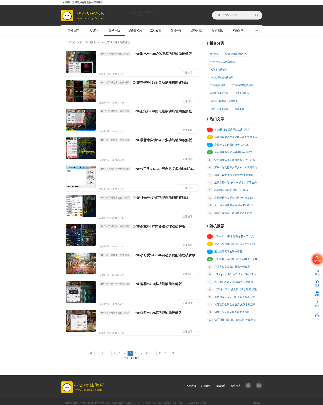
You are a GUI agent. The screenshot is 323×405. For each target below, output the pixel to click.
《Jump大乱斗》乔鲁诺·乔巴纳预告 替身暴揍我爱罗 (232, 275)
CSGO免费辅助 (217, 85)
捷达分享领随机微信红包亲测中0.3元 (232, 244)
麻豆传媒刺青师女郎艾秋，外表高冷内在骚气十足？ (232, 168)
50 (160, 353)
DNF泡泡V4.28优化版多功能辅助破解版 (146, 111)
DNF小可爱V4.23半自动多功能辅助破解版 (148, 255)
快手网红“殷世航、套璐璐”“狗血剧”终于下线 (232, 320)
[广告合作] (248, 385)
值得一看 (176, 30)
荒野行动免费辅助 (219, 109)
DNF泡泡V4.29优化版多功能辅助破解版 (146, 54)
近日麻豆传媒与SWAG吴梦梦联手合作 (233, 182)
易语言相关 (135, 30)
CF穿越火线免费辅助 (236, 53)
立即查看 (188, 72)
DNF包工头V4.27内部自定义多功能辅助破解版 (150, 169)
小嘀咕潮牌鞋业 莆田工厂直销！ (229, 190)
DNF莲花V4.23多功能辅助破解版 (141, 284)
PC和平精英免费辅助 (242, 85)
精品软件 (93, 30)
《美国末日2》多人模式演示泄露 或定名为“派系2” (232, 290)
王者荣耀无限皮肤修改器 (225, 251)
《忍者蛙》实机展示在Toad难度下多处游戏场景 (232, 260)
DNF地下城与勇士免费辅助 (115, 42)
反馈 (317, 315)
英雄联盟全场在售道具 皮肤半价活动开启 (231, 305)
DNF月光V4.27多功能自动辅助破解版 (145, 197)
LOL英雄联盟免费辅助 (221, 77)
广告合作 (206, 385)
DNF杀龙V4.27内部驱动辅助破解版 (143, 226)
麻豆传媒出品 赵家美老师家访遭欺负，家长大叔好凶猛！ (230, 153)
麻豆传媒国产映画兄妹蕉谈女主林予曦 (233, 137)
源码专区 (196, 30)
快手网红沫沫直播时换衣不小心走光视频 (231, 160)
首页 (79, 42)
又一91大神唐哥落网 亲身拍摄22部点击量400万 (230, 206)
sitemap (256, 403)
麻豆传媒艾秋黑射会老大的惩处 (229, 144)
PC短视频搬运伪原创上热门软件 (229, 129)
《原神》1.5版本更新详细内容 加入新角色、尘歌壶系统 (230, 237)
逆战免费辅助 (242, 93)
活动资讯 (155, 30)
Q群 (317, 295)
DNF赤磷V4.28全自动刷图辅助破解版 (145, 82)
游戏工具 (239, 109)
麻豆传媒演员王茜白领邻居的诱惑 (230, 213)
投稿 (317, 274)
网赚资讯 (237, 30)
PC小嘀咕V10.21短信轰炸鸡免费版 (231, 281)
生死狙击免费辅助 (219, 93)
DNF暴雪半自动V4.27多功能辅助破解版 (146, 140)
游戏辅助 (114, 30)
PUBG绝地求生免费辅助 (222, 61)
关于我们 (191, 385)
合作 (317, 306)
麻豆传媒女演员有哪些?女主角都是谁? (230, 176)
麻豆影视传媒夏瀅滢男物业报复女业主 (233, 197)
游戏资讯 (217, 30)
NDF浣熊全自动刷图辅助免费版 (229, 312)
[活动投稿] (258, 385)
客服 (317, 285)
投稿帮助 (235, 385)
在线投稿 (220, 385)
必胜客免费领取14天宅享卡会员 (229, 266)
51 (166, 353)
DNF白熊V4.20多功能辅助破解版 (141, 312)
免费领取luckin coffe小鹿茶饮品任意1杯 (231, 298)
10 (147, 353)
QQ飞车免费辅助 (218, 69)
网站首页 (73, 30)
